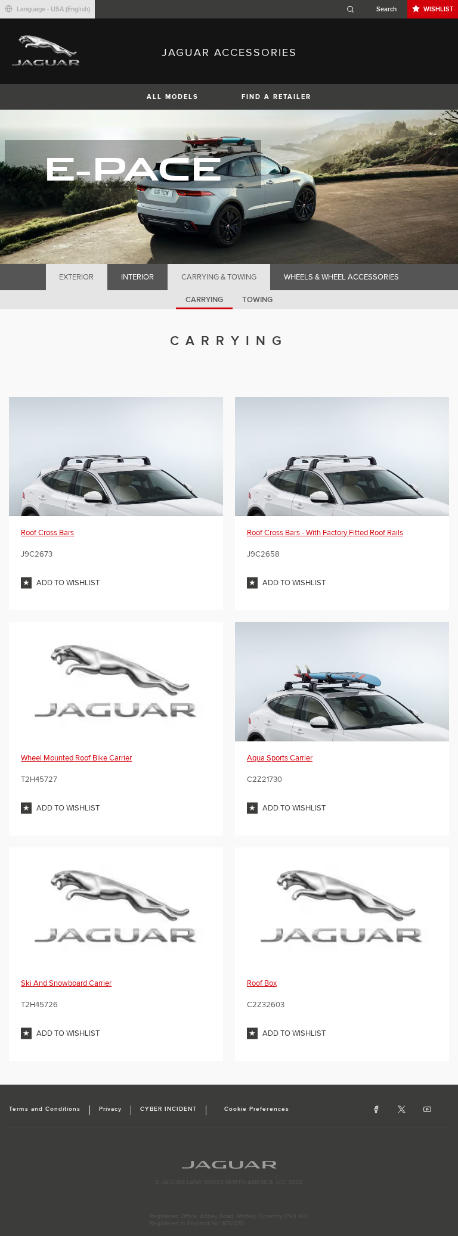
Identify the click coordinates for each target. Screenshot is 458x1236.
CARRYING (204, 300)
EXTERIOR (76, 277)
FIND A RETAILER (276, 97)
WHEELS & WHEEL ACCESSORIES (341, 277)
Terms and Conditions (45, 1109)
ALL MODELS (173, 97)
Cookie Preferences (256, 1109)
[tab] (76, 277)
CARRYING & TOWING (218, 277)
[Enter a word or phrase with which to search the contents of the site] (375, 9)
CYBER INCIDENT (168, 1109)
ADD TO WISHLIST (68, 583)
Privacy (110, 1109)
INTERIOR (137, 277)
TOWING (257, 300)
